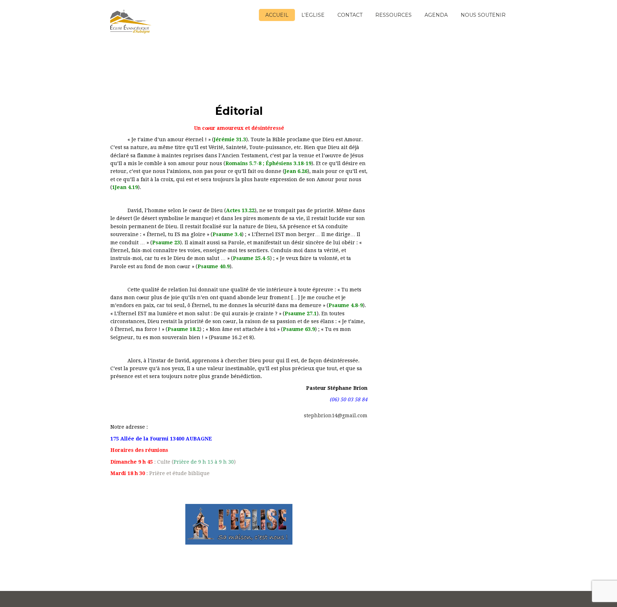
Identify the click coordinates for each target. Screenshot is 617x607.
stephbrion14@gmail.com (334, 415)
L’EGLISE (313, 15)
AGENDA (436, 15)
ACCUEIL (277, 15)
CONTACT (349, 15)
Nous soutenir (483, 15)
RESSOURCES (393, 15)
